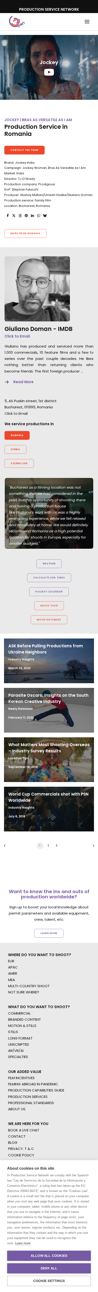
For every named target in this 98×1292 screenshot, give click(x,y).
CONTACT (17, 1136)
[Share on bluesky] (45, 216)
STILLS (13, 1031)
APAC (13, 967)
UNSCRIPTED (18, 1044)
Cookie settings (49, 1281)
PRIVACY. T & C (21, 1148)
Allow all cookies (49, 1256)
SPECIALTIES (18, 1056)
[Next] (91, 847)
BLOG (12, 1142)
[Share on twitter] (14, 216)
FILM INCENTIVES (21, 1077)
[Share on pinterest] (26, 216)
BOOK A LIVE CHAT (23, 1130)
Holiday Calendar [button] (49, 591)
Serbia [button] (15, 449)
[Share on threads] (20, 216)
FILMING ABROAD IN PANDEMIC (33, 1084)
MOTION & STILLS (22, 1025)
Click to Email (17, 336)
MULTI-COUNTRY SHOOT (29, 985)
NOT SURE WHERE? (23, 992)
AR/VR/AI (16, 1050)
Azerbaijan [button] (19, 463)
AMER (12, 973)
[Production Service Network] (17, 21)
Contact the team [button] (24, 150)
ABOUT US (16, 1108)
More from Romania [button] (25, 233)
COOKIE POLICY (21, 1155)
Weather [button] (49, 563)
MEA (11, 979)
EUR (11, 960)
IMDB (65, 329)
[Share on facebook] (7, 216)
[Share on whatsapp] (38, 216)
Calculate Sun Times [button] (49, 577)
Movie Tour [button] (49, 605)
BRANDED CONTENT (24, 1019)
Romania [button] (17, 435)
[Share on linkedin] (32, 216)
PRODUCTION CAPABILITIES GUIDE (36, 1090)
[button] (87, 21)
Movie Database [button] (49, 619)
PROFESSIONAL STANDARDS (31, 1102)
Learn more (22, 1243)
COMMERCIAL (19, 1013)
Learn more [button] (49, 933)
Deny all (49, 1268)
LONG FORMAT (20, 1038)
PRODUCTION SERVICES (28, 1096)
